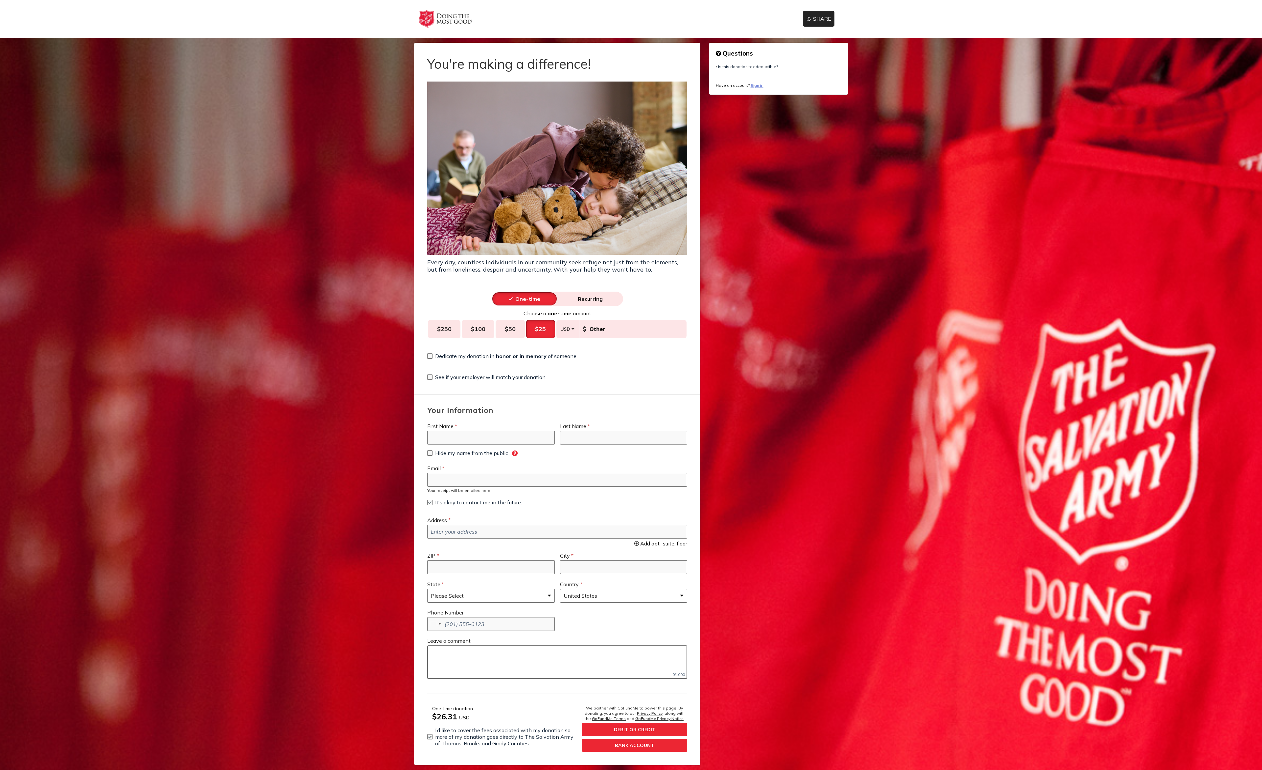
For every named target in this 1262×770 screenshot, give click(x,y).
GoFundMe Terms (609, 718)
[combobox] (435, 624)
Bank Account (634, 745)
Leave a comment (449, 641)
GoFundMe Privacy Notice (659, 718)
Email (434, 468)
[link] (445, 19)
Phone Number (445, 612)
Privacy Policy (650, 713)
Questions (737, 53)
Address (437, 520)
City (565, 555)
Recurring (590, 299)
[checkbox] (501, 356)
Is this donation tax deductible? (748, 66)
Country (569, 584)
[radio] (527, 299)
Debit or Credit (634, 730)
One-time (527, 299)
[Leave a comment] (557, 662)
